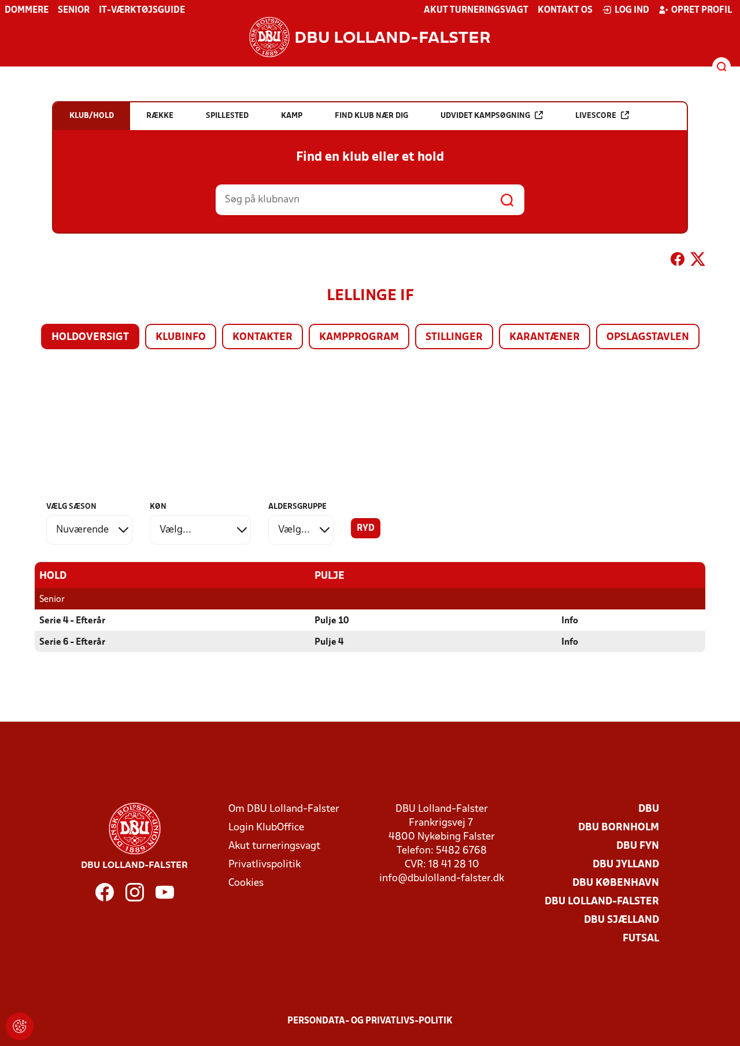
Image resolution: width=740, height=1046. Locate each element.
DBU (648, 809)
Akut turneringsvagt (476, 10)
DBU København (615, 883)
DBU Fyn (637, 846)
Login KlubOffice (266, 828)
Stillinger (454, 337)
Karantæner (544, 337)
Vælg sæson (71, 507)
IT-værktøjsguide (142, 10)
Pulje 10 (331, 621)
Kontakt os (565, 10)
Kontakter (262, 337)
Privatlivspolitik (264, 865)
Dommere (27, 10)
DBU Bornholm (618, 828)
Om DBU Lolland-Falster (283, 809)
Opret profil (701, 10)
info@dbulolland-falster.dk (441, 879)
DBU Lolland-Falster (602, 902)
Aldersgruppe (297, 507)
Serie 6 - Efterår (72, 642)
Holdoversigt (90, 337)
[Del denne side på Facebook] (677, 261)
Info (569, 621)
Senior (74, 10)
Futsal (641, 939)
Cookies (246, 883)
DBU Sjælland (621, 920)
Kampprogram (359, 337)
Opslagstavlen (647, 337)
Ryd (366, 528)
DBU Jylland (626, 865)
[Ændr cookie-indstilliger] (20, 1026)
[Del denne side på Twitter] (697, 261)
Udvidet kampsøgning (485, 116)
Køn (158, 507)
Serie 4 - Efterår (72, 621)
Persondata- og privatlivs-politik (370, 1021)
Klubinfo (181, 337)
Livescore (595, 116)
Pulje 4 (328, 642)
